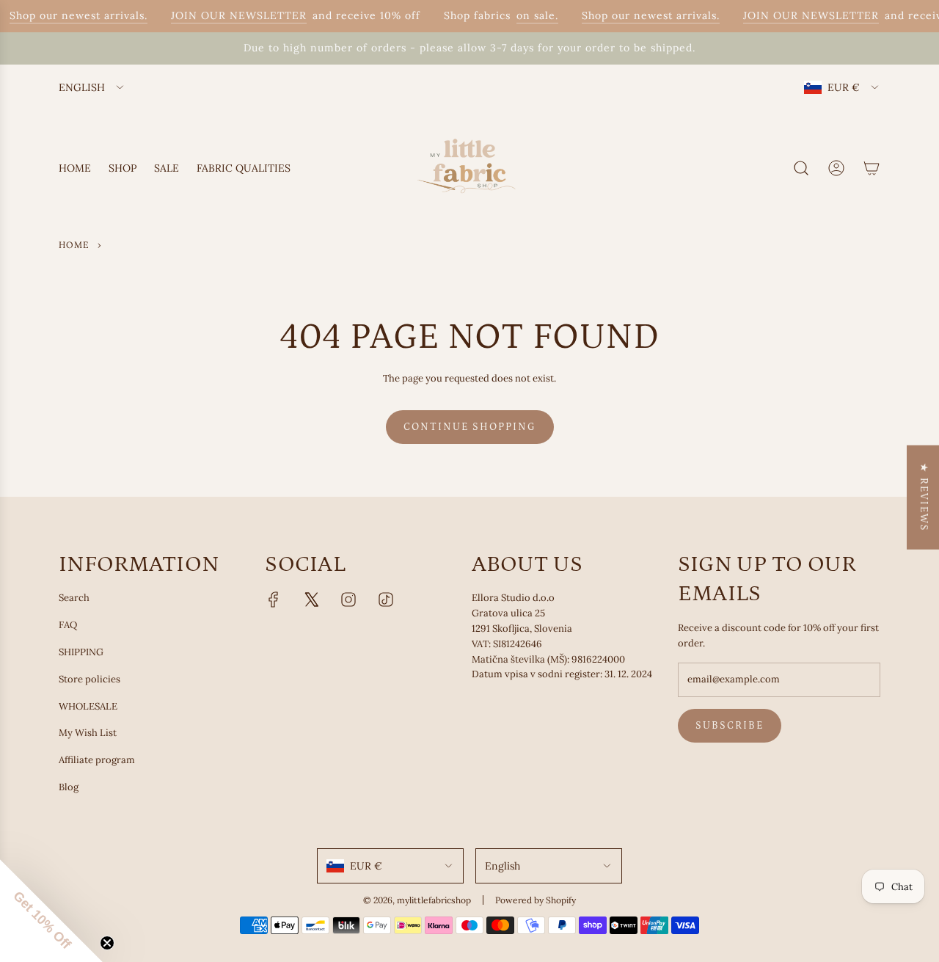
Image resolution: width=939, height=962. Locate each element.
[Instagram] (348, 599)
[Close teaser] (107, 943)
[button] (51, 910)
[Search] (801, 168)
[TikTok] (385, 599)
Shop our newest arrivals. (73, 15)
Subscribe (729, 726)
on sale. (531, 15)
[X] (311, 599)
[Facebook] (273, 599)
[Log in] (836, 168)
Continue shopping (469, 427)
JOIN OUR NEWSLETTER (233, 15)
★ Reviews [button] (923, 496)
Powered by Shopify (535, 899)
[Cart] (871, 168)
